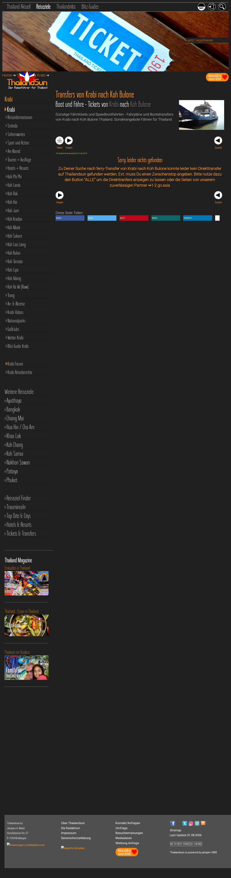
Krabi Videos (15, 312)
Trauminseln (16, 507)
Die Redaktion (70, 828)
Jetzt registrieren (200, 40)
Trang (11, 295)
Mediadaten (124, 838)
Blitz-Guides (90, 6)
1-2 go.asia (160, 185)
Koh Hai (12, 202)
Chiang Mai (15, 418)
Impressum (68, 833)
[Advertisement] (23, 755)
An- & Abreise (16, 304)
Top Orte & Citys (18, 516)
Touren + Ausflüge (19, 160)
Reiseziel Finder (18, 498)
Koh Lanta (14, 185)
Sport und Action (18, 143)
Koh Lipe (13, 270)
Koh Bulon (14, 253)
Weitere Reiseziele (19, 391)
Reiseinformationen (20, 117)
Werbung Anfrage (127, 843)
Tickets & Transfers (21, 533)
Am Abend (14, 151)
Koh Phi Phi (15, 176)
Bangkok (13, 409)
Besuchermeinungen (129, 833)
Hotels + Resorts (18, 168)
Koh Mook (14, 227)
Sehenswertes (16, 134)
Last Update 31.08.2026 (186, 835)
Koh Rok (13, 193)
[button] (70, 218)
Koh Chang (14, 444)
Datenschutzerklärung (76, 838)
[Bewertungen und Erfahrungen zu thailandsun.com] (26, 845)
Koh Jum (13, 210)
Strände (13, 126)
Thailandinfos (66, 6)
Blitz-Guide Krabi (18, 346)
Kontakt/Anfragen (128, 823)
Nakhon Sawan (18, 462)
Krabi (11, 108)
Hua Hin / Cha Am (20, 427)
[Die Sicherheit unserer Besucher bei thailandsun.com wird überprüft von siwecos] (73, 848)
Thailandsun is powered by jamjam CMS (193, 852)
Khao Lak (13, 436)
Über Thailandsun (73, 823)
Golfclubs (13, 329)
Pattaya (12, 471)
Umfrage (121, 828)
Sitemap (175, 830)
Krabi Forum (15, 364)
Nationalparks (16, 321)
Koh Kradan (15, 219)
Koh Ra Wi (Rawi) (18, 287)
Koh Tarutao (15, 261)
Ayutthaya (13, 400)
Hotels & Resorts (19, 524)
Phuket (11, 480)
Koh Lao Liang (17, 244)
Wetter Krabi (15, 338)
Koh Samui (14, 453)
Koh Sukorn (15, 236)
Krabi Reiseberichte (20, 372)
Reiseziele (43, 6)
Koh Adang (14, 278)
